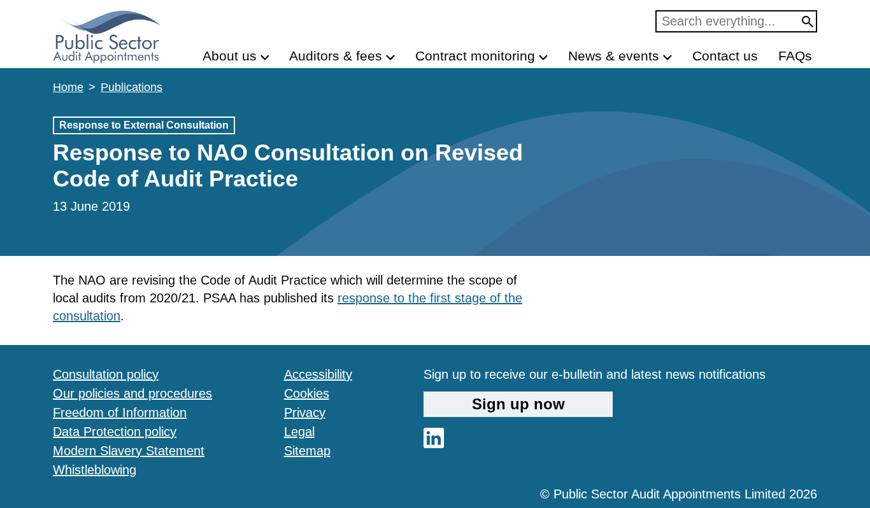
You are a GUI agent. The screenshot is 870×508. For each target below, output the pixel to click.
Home (68, 87)
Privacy (304, 413)
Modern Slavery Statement (128, 451)
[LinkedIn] (434, 444)
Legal (299, 432)
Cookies (306, 393)
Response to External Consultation (144, 125)
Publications (131, 87)
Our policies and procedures (132, 393)
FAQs (795, 55)
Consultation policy (106, 374)
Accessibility (318, 374)
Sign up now (518, 404)
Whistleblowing (94, 470)
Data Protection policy (114, 432)
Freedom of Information (120, 413)
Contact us (725, 55)
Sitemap (307, 451)
